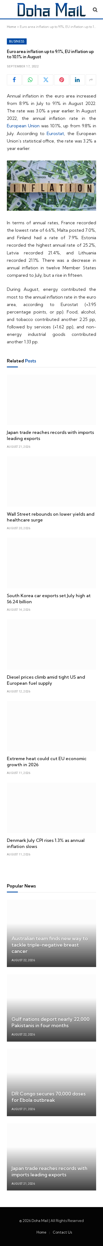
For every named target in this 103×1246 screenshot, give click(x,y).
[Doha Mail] (51, 9)
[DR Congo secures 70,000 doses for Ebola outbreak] (51, 1082)
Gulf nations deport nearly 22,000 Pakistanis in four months (51, 1022)
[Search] (95, 10)
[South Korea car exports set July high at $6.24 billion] (51, 563)
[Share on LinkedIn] (77, 79)
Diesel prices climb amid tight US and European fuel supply (46, 680)
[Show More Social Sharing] (91, 79)
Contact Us (62, 1232)
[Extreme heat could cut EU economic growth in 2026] (51, 726)
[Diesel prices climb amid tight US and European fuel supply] (51, 644)
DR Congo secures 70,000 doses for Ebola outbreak (49, 1096)
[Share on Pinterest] (61, 79)
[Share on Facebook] (14, 79)
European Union (23, 125)
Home (11, 27)
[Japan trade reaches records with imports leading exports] (51, 400)
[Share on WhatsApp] (30, 79)
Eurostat (55, 133)
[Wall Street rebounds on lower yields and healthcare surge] (51, 481)
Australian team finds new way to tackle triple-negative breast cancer (50, 944)
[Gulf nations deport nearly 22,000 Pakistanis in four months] (51, 1008)
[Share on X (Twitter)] (45, 79)
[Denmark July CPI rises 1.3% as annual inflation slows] (51, 808)
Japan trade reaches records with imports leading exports (49, 1171)
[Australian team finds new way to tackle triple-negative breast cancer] (51, 933)
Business (16, 41)
